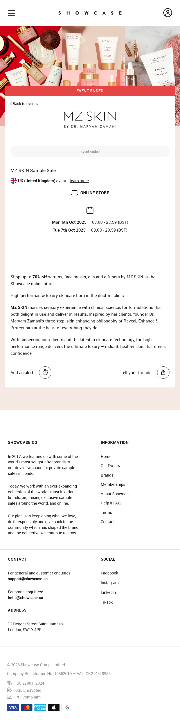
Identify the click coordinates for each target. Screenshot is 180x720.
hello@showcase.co (25, 597)
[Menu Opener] (11, 13)
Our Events (110, 465)
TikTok (107, 602)
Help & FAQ (111, 503)
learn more (79, 180)
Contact (108, 521)
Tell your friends (136, 372)
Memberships (113, 484)
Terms (106, 512)
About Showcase (116, 493)
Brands (107, 475)
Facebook (109, 573)
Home (106, 456)
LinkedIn (108, 592)
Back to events (25, 103)
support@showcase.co (28, 578)
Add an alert (22, 372)
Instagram (110, 582)
